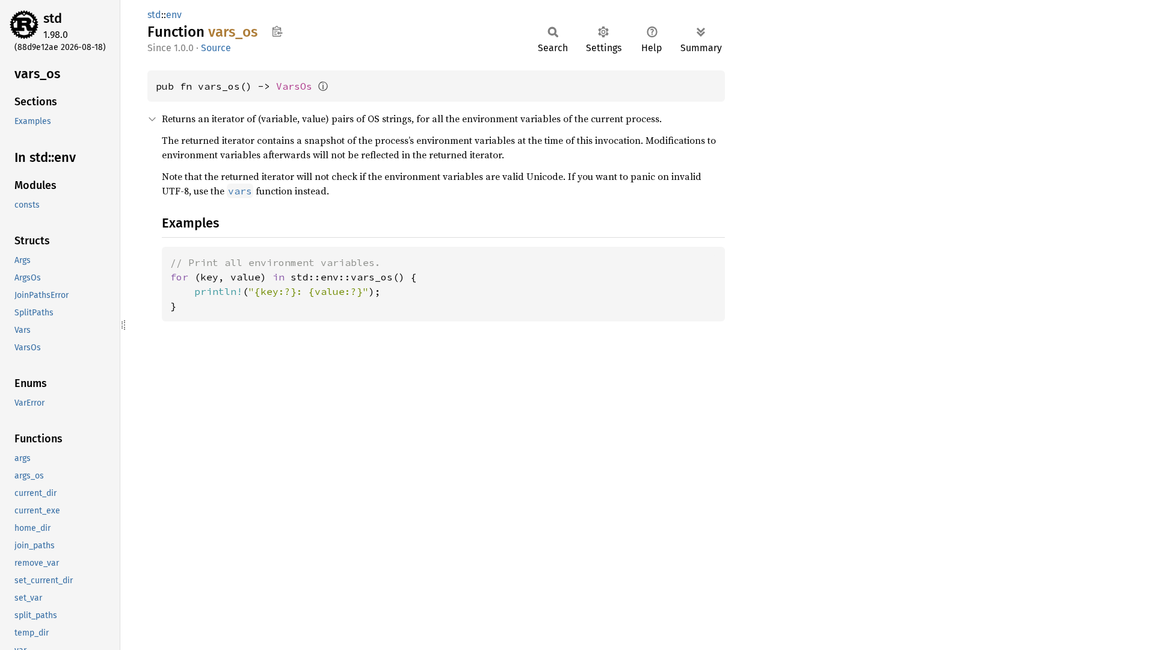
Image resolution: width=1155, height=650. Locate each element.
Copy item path (277, 31)
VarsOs (294, 86)
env (174, 14)
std (52, 18)
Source (216, 48)
